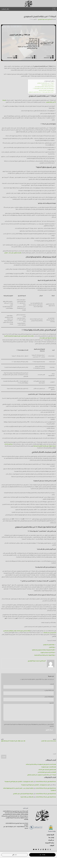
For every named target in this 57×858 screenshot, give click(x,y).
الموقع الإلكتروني (49, 696)
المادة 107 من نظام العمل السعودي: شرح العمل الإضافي (41, 774)
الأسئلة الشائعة (50, 834)
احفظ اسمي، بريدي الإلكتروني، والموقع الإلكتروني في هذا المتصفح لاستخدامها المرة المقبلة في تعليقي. (29, 725)
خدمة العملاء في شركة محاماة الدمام (46, 781)
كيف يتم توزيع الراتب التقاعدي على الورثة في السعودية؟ (19, 781)
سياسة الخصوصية (49, 842)
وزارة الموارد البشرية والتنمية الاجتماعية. (44, 655)
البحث (54, 753)
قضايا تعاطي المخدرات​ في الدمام (47, 769)
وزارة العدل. (51, 647)
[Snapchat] (43, 849)
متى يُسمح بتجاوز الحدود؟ (47, 84)
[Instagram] (48, 849)
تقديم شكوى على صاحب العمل (12, 252)
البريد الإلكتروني (49, 690)
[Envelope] (34, 849)
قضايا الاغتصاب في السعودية (48, 767)
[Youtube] (36, 849)
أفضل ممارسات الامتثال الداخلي (46, 90)
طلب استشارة (5, 9)
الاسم (52, 684)
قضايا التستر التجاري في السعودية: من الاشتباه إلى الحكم (41, 764)
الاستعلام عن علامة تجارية (27, 797)
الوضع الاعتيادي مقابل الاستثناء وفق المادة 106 (43, 88)
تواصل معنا (51, 837)
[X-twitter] (50, 849)
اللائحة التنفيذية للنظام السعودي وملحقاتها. (43, 650)
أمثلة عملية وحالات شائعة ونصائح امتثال (44, 86)
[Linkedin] (45, 849)
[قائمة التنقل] (54, 9)
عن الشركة (51, 840)
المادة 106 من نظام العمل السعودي (45, 83)
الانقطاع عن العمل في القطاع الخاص (47, 772)
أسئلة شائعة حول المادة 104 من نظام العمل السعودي (41, 92)
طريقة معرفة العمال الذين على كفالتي (23, 793)
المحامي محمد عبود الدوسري (45, 19)
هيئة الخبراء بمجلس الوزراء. (47, 652)
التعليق (51, 703)
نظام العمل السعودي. (48, 644)
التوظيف (52, 845)
